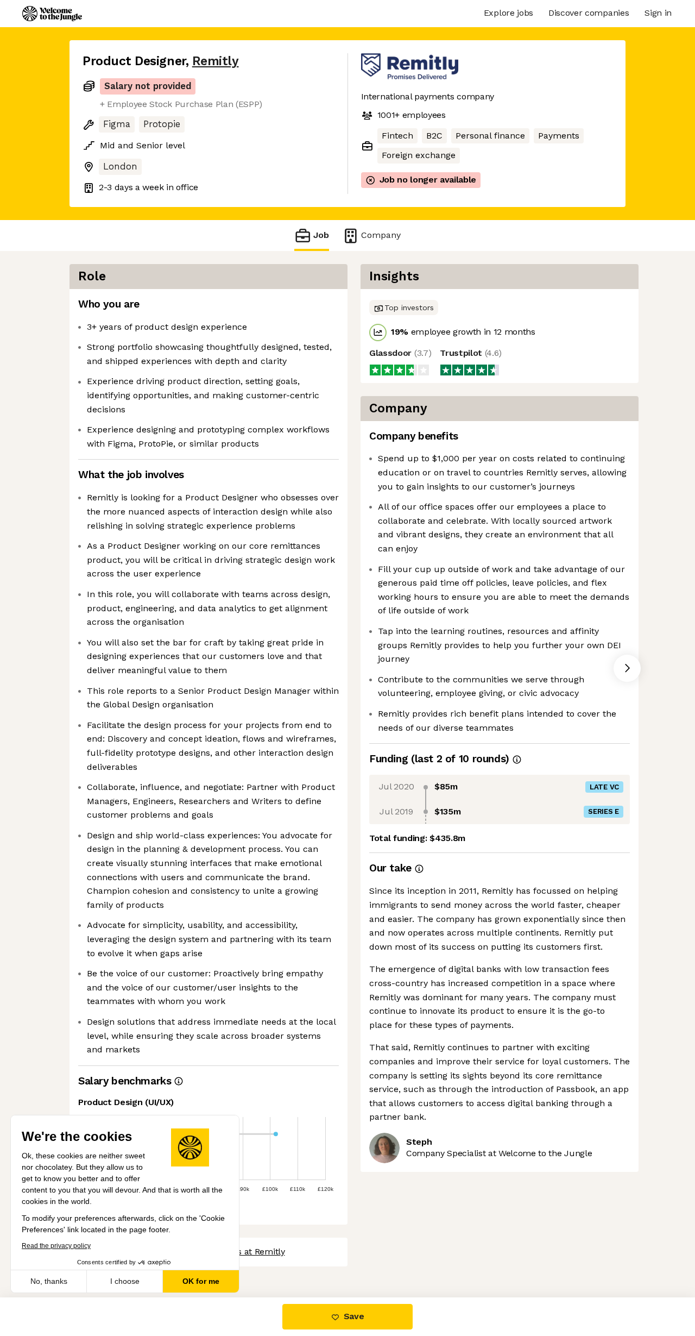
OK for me (200, 1281)
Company (381, 235)
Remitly (215, 61)
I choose (125, 1281)
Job (321, 235)
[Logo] (52, 13)
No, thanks (48, 1281)
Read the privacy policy (56, 1246)
